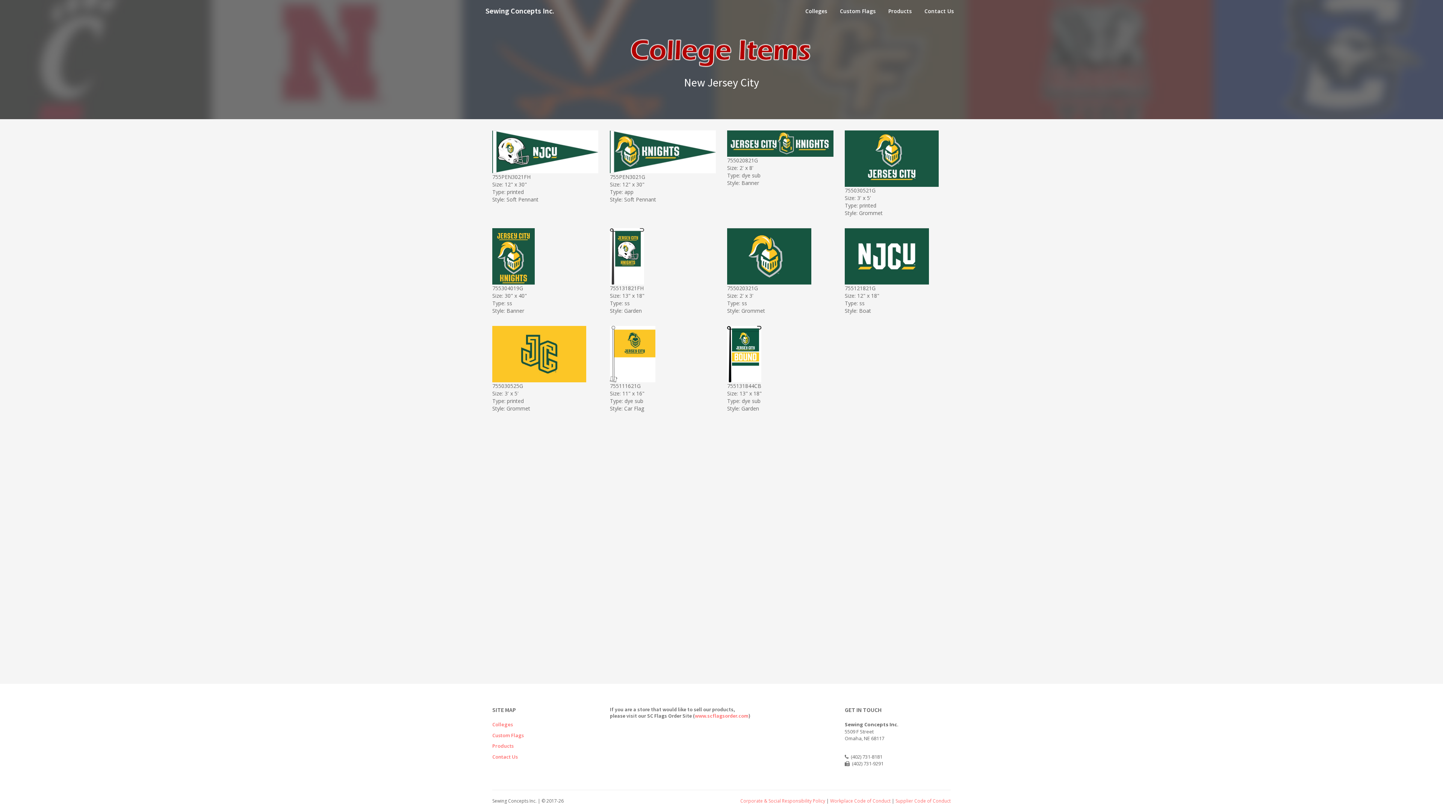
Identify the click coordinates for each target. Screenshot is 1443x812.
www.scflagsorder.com (722, 715)
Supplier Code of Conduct (923, 801)
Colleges (816, 11)
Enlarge (547, 173)
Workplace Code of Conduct (860, 801)
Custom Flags (858, 11)
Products (900, 11)
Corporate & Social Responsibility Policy (782, 801)
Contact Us (939, 11)
